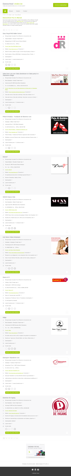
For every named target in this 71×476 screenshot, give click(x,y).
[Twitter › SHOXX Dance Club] (6, 228)
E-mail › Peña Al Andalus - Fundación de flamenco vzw (16, 129)
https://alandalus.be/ (13, 132)
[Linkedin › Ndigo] (12, 349)
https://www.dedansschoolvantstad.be (16, 252)
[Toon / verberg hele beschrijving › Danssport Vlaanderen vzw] (22, 375)
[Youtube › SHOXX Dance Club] (15, 228)
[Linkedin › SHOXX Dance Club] (12, 228)
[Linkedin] (38, 469)
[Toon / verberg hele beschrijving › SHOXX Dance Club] (22, 215)
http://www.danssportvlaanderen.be (16, 373)
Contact (25, 11)
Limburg (6, 282)
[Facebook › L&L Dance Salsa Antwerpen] (9, 268)
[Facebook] (35, 469)
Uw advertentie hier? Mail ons (35, 457)
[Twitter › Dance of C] (6, 308)
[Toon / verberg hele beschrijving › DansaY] (22, 175)
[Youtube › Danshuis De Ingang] (15, 429)
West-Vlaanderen (8, 80)
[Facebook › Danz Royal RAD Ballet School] (9, 65)
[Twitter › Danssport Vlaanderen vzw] (6, 389)
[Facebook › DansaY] (9, 188)
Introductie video (20, 102)
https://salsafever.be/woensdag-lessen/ (17, 92)
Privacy (38, 473)
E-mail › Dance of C (9, 290)
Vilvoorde (14, 161)
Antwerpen (7, 121)
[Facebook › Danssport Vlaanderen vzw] (9, 389)
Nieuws (11, 11)
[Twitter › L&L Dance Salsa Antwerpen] (6, 268)
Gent (14, 402)
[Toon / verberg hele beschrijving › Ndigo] (22, 335)
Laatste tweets (8, 59)
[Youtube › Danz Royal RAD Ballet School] (15, 65)
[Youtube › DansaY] (15, 188)
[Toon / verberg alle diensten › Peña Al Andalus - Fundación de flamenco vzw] (22, 137)
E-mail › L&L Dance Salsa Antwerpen (12, 250)
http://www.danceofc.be (13, 292)
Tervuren (14, 38)
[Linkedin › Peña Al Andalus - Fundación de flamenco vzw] (12, 148)
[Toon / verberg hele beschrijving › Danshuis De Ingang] (22, 416)
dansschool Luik (20, 21)
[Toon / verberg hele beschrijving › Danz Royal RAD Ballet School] (22, 51)
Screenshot (21, 49)
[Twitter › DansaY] (6, 188)
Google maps (20, 38)
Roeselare (15, 322)
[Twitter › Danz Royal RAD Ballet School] (6, 65)
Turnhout (12, 362)
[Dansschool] (5, 11)
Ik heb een (60, 5)
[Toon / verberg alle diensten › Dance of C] (22, 298)
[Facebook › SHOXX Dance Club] (9, 228)
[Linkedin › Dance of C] (12, 308)
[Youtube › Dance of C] (15, 308)
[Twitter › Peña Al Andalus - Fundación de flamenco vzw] (6, 148)
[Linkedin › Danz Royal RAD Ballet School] (12, 65)
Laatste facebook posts (18, 59)
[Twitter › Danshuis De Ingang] (6, 429)
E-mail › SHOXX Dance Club (11, 209)
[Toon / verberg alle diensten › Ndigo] (22, 338)
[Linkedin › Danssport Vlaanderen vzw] (12, 389)
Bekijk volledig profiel (12, 68)
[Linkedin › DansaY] (12, 188)
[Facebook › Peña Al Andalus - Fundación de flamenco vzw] (9, 148)
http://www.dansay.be (13, 172)
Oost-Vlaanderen (8, 202)
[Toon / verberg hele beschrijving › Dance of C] (22, 295)
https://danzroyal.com (13, 49)
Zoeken (18, 11)
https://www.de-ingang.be (14, 413)
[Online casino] (36, 444)
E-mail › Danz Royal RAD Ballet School (13, 46)
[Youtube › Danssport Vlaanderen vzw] (15, 389)
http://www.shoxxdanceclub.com (15, 212)
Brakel (14, 202)
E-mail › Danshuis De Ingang (11, 410)
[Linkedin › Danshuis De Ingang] (12, 429)
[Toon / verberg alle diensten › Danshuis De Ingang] (22, 418)
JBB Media (34, 473)
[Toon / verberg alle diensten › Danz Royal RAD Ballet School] (22, 54)
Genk (10, 282)
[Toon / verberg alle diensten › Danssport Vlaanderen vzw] (22, 378)
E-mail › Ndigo (8, 330)
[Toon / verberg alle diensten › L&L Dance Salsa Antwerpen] (22, 258)
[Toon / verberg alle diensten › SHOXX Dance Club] (22, 217)
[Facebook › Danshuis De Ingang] (9, 429)
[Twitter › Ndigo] (6, 349)
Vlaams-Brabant (8, 38)
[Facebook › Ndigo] (9, 349)
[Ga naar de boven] (67, 68)
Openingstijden (8, 56)
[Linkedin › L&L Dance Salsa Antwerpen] (12, 268)
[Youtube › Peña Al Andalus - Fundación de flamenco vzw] (15, 148)
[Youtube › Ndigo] (15, 349)
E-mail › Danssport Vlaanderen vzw (12, 370)
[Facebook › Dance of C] (9, 308)
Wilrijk (11, 121)
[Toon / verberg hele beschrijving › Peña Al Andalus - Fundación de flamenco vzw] (22, 134)
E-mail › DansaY (8, 169)
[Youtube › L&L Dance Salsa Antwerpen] (15, 268)
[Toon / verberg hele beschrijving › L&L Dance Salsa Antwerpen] (22, 255)
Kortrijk (14, 80)
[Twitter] (32, 469)
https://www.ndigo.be (13, 332)
